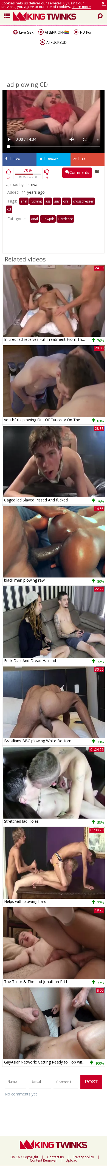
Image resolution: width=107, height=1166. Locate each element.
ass (47, 201)
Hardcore (65, 219)
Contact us (55, 1157)
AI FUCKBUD (56, 42)
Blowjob (47, 219)
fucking (36, 201)
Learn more (81, 6)
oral (66, 201)
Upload (71, 1160)
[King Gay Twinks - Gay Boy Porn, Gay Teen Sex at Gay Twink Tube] (55, 17)
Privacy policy (83, 1157)
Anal (34, 219)
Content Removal (43, 1160)
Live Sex (25, 32)
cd (9, 209)
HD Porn (86, 32)
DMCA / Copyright (24, 1157)
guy (57, 201)
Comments (79, 172)
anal (24, 201)
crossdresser (83, 201)
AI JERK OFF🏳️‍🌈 (56, 32)
